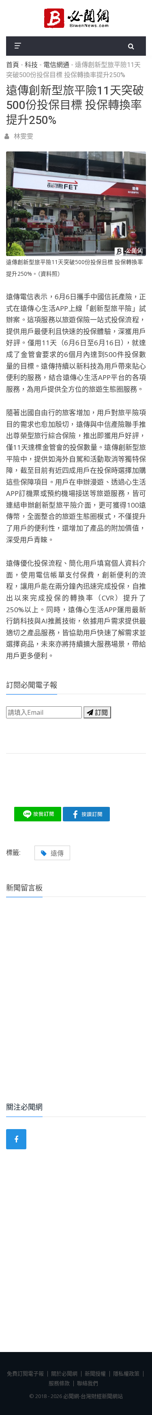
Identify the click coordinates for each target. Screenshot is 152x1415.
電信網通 (56, 65)
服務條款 (59, 1383)
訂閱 (100, 712)
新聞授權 (95, 1373)
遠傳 (57, 853)
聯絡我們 (87, 1383)
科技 (31, 65)
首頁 (12, 65)
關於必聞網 (64, 1373)
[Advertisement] (76, 1010)
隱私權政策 (126, 1373)
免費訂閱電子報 (25, 1373)
